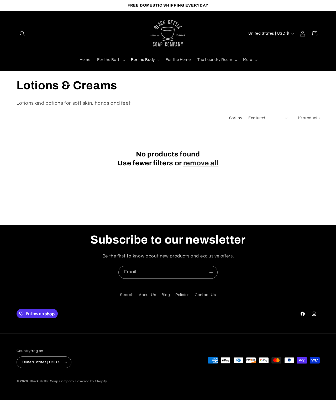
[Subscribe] (211, 272)
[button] (23, 34)
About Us (147, 295)
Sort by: (236, 118)
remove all (201, 163)
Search (126, 295)
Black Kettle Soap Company (52, 381)
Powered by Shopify (91, 381)
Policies (182, 295)
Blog (165, 295)
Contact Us (205, 295)
